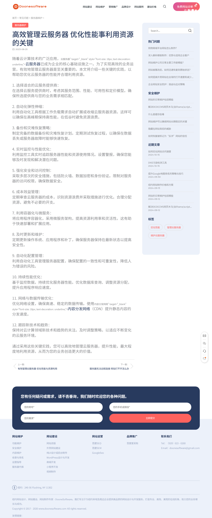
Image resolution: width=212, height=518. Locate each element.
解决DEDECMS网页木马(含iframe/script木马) (171, 106)
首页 (14, 17)
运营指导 (16, 462)
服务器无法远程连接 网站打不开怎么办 (109, 368)
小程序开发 (52, 466)
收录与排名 (18, 457)
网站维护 (17, 436)
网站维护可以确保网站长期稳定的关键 (167, 121)
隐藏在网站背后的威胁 (159, 128)
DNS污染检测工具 (157, 162)
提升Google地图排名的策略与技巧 (165, 173)
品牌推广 (132, 436)
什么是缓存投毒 (156, 114)
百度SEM (96, 448)
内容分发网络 (79, 308)
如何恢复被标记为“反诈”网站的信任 (167, 136)
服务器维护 (36, 17)
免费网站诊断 (185, 6)
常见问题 (23, 17)
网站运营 (97, 436)
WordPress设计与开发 (58, 457)
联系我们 (166, 436)
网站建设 (52, 436)
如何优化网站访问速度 (159, 151)
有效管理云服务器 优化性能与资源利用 (37, 368)
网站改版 (51, 443)
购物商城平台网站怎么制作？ (163, 48)
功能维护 (16, 443)
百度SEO (96, 443)
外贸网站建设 (53, 448)
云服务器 (32, 63)
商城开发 (51, 462)
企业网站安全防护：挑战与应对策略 (166, 84)
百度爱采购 (132, 443)
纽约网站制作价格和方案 (160, 184)
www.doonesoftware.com (52, 508)
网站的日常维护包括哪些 (160, 99)
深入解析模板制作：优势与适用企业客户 (168, 55)
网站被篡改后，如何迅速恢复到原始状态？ (170, 69)
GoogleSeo (98, 452)
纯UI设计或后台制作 (57, 452)
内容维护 (16, 452)
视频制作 (51, 471)
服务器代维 (18, 466)
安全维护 (16, 448)
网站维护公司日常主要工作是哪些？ (166, 62)
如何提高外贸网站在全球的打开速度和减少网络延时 (171, 77)
